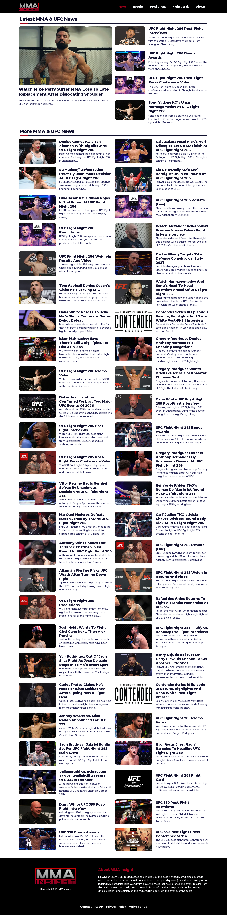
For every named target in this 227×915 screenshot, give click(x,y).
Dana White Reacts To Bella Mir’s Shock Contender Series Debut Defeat (85, 316)
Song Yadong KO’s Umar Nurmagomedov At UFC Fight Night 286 (173, 106)
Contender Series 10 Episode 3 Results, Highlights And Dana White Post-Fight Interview (182, 316)
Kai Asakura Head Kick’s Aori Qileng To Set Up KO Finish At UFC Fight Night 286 (182, 146)
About (200, 7)
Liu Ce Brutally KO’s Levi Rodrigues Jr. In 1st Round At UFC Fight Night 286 (181, 174)
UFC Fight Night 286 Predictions (76, 230)
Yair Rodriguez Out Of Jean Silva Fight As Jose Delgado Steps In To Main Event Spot (83, 660)
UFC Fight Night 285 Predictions (76, 603)
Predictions (158, 7)
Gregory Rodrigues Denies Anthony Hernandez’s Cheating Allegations (178, 343)
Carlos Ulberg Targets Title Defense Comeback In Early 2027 (179, 258)
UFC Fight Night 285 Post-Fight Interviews (81, 428)
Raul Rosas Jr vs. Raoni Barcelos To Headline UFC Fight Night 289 (178, 748)
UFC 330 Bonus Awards (79, 832)
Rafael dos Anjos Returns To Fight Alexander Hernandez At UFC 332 (182, 603)
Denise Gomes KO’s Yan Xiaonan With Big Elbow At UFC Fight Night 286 (83, 146)
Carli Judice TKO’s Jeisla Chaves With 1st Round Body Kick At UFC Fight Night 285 (181, 519)
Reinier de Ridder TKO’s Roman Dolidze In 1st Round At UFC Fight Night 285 (180, 489)
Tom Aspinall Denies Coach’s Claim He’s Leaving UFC (84, 288)
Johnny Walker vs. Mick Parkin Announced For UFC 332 (82, 720)
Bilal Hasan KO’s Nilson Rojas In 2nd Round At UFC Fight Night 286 (84, 202)
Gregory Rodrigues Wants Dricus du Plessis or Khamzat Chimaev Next (181, 373)
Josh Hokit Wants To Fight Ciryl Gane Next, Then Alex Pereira (82, 631)
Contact (86, 906)
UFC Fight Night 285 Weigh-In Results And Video (181, 575)
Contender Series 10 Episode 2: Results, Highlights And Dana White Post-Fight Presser (180, 691)
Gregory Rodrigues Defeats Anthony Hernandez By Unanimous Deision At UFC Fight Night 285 (179, 459)
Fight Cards (181, 7)
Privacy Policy (116, 906)
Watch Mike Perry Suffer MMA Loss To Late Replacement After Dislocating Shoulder (64, 92)
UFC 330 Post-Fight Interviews (172, 805)
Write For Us (138, 906)
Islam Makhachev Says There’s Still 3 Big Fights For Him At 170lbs (83, 343)
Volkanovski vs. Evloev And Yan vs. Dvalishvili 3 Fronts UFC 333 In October (82, 776)
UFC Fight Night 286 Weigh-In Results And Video (85, 258)
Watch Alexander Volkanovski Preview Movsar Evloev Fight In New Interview (182, 230)
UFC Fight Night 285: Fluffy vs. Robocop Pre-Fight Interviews (182, 630)
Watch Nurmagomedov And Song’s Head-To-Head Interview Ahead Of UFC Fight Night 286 (181, 288)
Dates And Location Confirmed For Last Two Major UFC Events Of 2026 (85, 401)
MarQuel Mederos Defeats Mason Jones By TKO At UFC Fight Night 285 (84, 519)
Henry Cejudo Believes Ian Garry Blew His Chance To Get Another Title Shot (181, 659)
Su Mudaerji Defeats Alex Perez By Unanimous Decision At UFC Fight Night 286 (85, 174)
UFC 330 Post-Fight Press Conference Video (178, 834)
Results (138, 7)
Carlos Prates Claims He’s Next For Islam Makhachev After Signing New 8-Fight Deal (82, 691)
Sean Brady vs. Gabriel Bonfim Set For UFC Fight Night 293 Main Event (85, 748)
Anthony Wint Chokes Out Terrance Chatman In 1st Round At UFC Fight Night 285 (85, 547)
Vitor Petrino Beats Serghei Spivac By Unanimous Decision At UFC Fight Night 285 (83, 489)
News (122, 7)
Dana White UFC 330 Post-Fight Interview (82, 806)
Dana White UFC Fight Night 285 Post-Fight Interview (180, 401)
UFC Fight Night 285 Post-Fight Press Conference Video (85, 459)
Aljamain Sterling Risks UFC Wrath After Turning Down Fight (83, 574)
